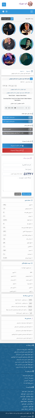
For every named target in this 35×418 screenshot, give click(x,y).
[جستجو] (4, 5)
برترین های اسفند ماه (28, 383)
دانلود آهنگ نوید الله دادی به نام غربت (24, 367)
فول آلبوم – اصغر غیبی (28, 406)
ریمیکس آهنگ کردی (26, 235)
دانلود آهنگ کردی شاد (26, 228)
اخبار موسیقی (28, 209)
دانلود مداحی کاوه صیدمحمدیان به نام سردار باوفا (16, 310)
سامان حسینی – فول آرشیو (27, 394)
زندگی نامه (28, 239)
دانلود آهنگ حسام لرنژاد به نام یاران (24, 323)
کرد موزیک (28, 71)
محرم (30, 250)
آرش (30, 291)
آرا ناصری (13, 276)
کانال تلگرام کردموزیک (16, 146)
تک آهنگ (29, 220)
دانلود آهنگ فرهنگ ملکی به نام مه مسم (24, 362)
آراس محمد (28, 280)
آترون (13, 272)
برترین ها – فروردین (28, 380)
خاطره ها (29, 224)
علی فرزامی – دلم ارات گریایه (20, 300)
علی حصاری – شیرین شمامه (21, 313)
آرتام (14, 284)
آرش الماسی (12, 291)
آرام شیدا (29, 284)
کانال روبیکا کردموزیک (16, 150)
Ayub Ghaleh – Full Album (27, 401)
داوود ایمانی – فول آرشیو (27, 391)
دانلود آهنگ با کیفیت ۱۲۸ (9, 117)
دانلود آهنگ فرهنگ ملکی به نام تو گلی (23, 330)
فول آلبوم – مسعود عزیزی (27, 409)
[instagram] (6, 11)
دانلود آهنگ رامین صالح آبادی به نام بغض (22, 327)
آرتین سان (12, 288)
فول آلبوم (29, 243)
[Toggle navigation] (31, 11)
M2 (31, 272)
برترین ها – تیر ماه (29, 378)
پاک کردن (17, 194)
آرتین (30, 288)
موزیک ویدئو (28, 258)
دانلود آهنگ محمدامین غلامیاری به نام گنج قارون (21, 334)
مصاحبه (29, 254)
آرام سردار (13, 280)
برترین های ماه (27, 212)
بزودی (29, 216)
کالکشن (29, 247)
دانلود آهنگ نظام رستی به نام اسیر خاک (24, 365)
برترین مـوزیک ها (6, 19)
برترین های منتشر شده (28, 375)
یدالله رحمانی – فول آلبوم (27, 404)
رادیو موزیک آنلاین (27, 231)
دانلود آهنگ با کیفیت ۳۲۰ (9, 121)
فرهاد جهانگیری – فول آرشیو (27, 396)
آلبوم (30, 205)
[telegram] (3, 11)
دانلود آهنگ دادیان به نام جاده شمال (24, 338)
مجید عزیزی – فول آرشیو (27, 399)
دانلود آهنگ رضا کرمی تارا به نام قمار (18, 306)
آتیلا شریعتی (28, 276)
